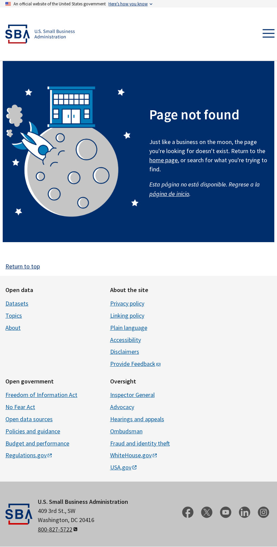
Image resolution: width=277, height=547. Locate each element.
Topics (13, 315)
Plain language (128, 328)
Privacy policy (127, 303)
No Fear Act (20, 407)
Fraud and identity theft (140, 443)
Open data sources (29, 419)
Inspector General (132, 395)
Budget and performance (37, 443)
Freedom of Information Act (41, 395)
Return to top (22, 266)
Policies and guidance (32, 431)
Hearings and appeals (137, 419)
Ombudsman (126, 431)
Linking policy (127, 315)
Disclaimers (124, 351)
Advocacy (122, 407)
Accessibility (125, 340)
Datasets (16, 303)
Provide (132, 364)
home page (163, 160)
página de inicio (169, 194)
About (13, 328)
